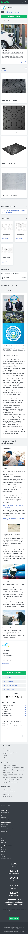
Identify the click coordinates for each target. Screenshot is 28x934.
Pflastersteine (6, 794)
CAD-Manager (5, 238)
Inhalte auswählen (6, 20)
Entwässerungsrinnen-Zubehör (7, 725)
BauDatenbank (4, 837)
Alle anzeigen (3, 70)
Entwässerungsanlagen (12, 723)
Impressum (22, 931)
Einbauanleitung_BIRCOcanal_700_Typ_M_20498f (7, 257)
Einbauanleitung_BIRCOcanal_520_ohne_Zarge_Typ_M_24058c (21, 234)
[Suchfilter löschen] (2, 12)
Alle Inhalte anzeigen (7, 715)
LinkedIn (3, 853)
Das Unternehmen (5, 812)
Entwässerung (4, 723)
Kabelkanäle (5, 50)
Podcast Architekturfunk (6, 858)
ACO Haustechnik (7, 750)
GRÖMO (5, 757)
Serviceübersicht (4, 824)
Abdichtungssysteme (8, 789)
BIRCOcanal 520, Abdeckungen (10, 195)
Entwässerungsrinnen (8, 792)
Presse (2, 815)
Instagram (3, 849)
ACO (4, 748)
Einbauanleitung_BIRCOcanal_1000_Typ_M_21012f (7, 234)
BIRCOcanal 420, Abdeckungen (10, 163)
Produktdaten (5, 707)
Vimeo (2, 854)
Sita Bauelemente (7, 753)
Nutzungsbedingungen (8, 931)
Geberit (4, 759)
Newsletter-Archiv (5, 819)
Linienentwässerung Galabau (10, 765)
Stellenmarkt (4, 831)
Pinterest (3, 851)
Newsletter (3, 826)
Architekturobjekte (6, 713)
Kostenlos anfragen (14, 918)
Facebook (3, 847)
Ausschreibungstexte (7, 709)
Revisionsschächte (7, 796)
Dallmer (5, 755)
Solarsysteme (6, 798)
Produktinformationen (7, 705)
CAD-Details (5, 711)
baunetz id (3, 842)
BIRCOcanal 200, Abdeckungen (10, 100)
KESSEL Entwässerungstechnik (10, 752)
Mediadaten (3, 817)
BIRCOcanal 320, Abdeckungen (10, 132)
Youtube (3, 856)
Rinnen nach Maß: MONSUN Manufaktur (12, 777)
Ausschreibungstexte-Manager (7, 828)
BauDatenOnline (4, 838)
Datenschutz (16, 931)
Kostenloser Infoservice (14, 672)
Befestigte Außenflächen (18, 725)
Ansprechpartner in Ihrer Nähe (9, 668)
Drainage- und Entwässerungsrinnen (12, 779)
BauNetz (3, 840)
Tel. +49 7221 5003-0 (7, 660)
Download (5, 240)
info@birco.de (5, 663)
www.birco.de (5, 665)
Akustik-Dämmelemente (9, 791)
